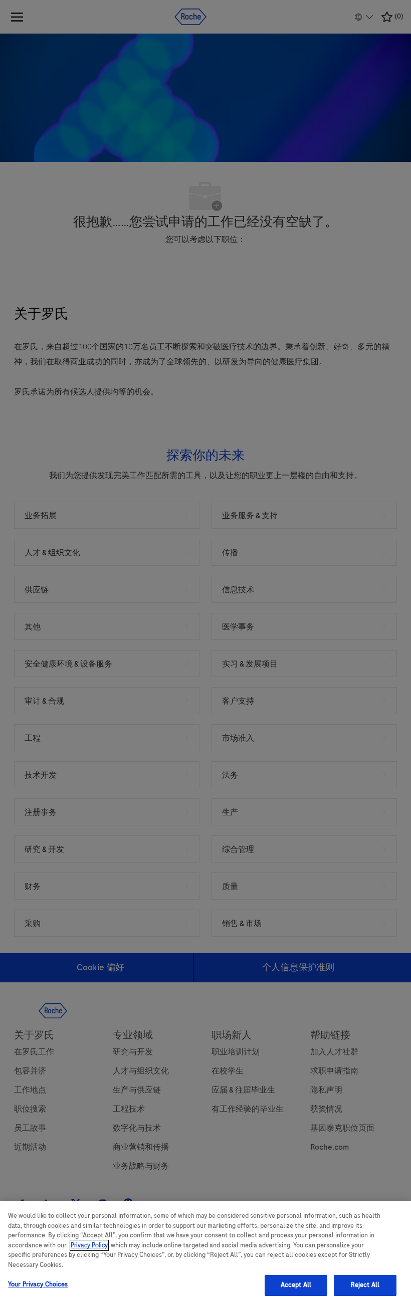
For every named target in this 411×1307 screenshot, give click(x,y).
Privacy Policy (89, 1245)
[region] (205, 1254)
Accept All (296, 1284)
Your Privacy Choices (38, 1284)
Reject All (365, 1284)
